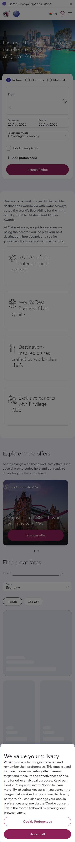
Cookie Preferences (37, 821)
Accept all (37, 834)
